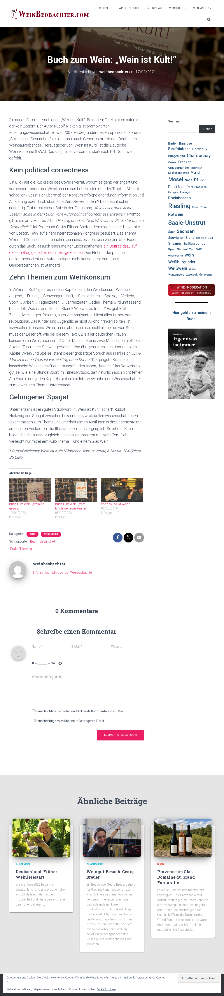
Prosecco (200, 187)
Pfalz (199, 179)
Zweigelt (192, 274)
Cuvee (172, 162)
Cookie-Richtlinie (106, 989)
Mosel (175, 179)
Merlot (195, 172)
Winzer (192, 269)
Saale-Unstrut (187, 222)
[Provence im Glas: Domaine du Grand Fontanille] (183, 837)
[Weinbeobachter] (50, 14)
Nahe (188, 180)
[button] (185, 8)
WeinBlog (105, 8)
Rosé (203, 207)
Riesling (179, 206)
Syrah (171, 249)
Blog (32, 534)
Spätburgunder (195, 244)
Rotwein (175, 214)
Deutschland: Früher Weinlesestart (36, 874)
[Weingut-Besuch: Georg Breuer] (112, 837)
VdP (199, 249)
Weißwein (177, 268)
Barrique (185, 143)
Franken (184, 162)
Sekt (210, 237)
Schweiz (201, 237)
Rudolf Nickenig (21, 548)
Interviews (154, 8)
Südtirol (182, 249)
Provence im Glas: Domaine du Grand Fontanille (176, 877)
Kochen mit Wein (178, 172)
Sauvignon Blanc (181, 238)
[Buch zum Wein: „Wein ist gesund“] (30, 490)
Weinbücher (51, 534)
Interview (196, 167)
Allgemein (23, 864)
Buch (33, 541)
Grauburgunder (178, 167)
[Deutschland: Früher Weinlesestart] (41, 837)
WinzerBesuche (129, 8)
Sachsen (186, 231)
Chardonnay (199, 155)
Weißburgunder (182, 262)
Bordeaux (199, 149)
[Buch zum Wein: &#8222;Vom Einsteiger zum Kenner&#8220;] (76, 490)
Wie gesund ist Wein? (115, 504)
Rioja (195, 207)
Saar (171, 232)
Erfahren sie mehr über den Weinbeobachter (63, 572)
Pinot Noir (176, 186)
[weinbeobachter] (17, 569)
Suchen (173, 121)
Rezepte (173, 192)
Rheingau (185, 192)
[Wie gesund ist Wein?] (122, 490)
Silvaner (175, 243)
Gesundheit (47, 541)
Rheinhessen (179, 198)
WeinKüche (176, 8)
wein (189, 255)
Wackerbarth (175, 255)
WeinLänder (200, 8)
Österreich (205, 274)
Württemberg (176, 274)
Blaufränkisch (179, 149)
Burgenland (176, 156)
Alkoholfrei (94, 864)
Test (191, 249)
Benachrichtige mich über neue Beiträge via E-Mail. (70, 721)
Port (190, 187)
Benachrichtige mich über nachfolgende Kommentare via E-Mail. (79, 711)
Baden (172, 143)
